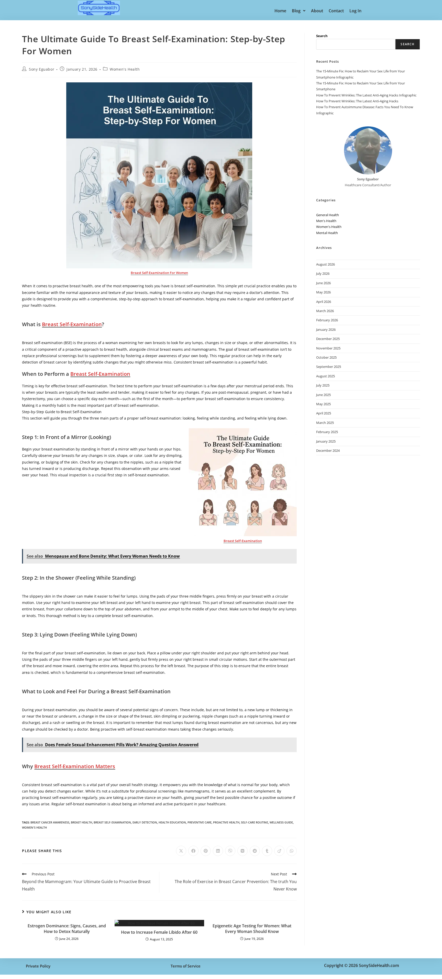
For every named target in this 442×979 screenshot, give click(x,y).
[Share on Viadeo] (279, 851)
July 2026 (322, 273)
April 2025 (323, 413)
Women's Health (125, 69)
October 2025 (326, 357)
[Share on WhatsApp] (291, 851)
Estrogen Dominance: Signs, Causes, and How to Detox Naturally (67, 928)
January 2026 (326, 329)
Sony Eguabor (41, 69)
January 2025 (326, 441)
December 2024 (328, 450)
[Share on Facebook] (193, 851)
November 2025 (328, 348)
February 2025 (327, 432)
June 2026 (323, 283)
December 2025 (328, 338)
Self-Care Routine (254, 822)
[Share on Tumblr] (267, 851)
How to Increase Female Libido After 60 (159, 932)
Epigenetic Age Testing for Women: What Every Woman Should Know (252, 928)
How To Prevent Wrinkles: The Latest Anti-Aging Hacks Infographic (366, 95)
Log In (355, 11)
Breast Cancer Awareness (49, 822)
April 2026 (323, 301)
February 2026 (327, 320)
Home (280, 11)
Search (322, 36)
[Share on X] (181, 851)
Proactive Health (226, 822)
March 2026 (325, 311)
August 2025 (325, 376)
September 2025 (328, 366)
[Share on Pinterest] (206, 851)
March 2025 (325, 422)
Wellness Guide (281, 822)
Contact (336, 11)
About (317, 11)
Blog (296, 11)
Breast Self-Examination (112, 822)
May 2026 (323, 292)
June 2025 (323, 394)
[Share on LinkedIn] (218, 851)
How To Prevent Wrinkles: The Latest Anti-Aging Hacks (357, 101)
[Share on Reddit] (255, 851)
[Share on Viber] (230, 851)
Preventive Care (199, 822)
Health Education (172, 822)
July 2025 (322, 385)
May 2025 (323, 404)
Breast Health (81, 822)
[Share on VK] (242, 851)
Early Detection (144, 822)
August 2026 (325, 264)
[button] (298, 10)
